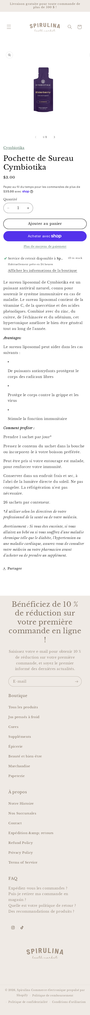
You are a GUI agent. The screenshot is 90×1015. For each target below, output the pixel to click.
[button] (9, 27)
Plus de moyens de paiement (45, 246)
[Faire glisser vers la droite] (54, 137)
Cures (13, 727)
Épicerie (15, 746)
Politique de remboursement (52, 995)
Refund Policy (20, 843)
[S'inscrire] (76, 681)
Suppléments (19, 737)
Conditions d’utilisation (69, 1002)
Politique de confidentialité (28, 1002)
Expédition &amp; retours (31, 833)
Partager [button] (15, 568)
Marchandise (19, 766)
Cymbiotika (13, 148)
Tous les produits (23, 707)
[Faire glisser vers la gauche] (35, 137)
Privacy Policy (20, 853)
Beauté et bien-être (25, 756)
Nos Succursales (22, 813)
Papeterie (16, 776)
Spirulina (23, 990)
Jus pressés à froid (24, 717)
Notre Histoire (21, 803)
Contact (15, 823)
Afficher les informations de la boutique (42, 270)
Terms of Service (23, 862)
